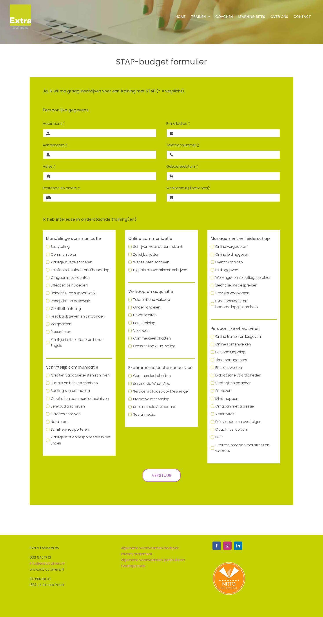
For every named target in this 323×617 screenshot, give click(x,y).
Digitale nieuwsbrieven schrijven (160, 269)
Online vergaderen (231, 246)
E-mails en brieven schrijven (74, 383)
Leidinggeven (226, 269)
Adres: (49, 166)
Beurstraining (144, 322)
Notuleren (59, 421)
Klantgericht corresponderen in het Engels (81, 440)
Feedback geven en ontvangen (78, 316)
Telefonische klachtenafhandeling (80, 269)
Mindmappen (226, 398)
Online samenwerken (233, 344)
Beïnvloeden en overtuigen (238, 421)
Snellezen (223, 390)
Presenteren (61, 331)
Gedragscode (133, 565)
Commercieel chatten (152, 338)
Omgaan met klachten (70, 277)
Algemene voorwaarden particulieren (153, 559)
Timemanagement (231, 359)
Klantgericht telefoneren (71, 262)
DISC (219, 437)
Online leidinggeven (232, 254)
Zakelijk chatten (146, 254)
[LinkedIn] (238, 546)
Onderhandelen (146, 307)
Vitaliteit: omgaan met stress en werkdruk (242, 448)
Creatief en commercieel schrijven (80, 398)
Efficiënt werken (228, 367)
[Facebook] (216, 546)
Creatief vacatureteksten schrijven (80, 375)
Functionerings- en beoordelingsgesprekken (236, 303)
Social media (144, 414)
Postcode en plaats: (61, 188)
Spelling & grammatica (70, 390)
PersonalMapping (230, 351)
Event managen (229, 262)
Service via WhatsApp (151, 383)
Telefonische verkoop (151, 299)
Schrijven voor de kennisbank (157, 246)
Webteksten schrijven (151, 262)
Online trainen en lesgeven (238, 336)
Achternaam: (55, 145)
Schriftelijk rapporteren (70, 429)
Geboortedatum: (182, 166)
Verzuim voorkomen (232, 293)
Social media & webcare (154, 406)
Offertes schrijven (66, 414)
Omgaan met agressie (234, 406)
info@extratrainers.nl (47, 563)
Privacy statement (136, 553)
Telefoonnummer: (182, 145)
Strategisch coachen (233, 383)
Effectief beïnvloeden (69, 285)
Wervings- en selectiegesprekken (243, 277)
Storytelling (60, 246)
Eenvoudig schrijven (68, 406)
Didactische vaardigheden (238, 375)
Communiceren (64, 254)
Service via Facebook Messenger (161, 391)
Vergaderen (61, 324)
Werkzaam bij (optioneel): (188, 188)
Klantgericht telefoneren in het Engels (77, 342)
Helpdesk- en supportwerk (73, 293)
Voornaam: (54, 123)
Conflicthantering (66, 308)
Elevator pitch (144, 315)
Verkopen (141, 330)
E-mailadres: (178, 123)
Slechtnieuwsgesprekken (236, 285)
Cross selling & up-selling (154, 346)
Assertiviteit (224, 414)
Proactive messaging (151, 399)
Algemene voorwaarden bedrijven (150, 548)
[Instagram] (227, 546)
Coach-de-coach (231, 429)
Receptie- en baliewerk (70, 300)
